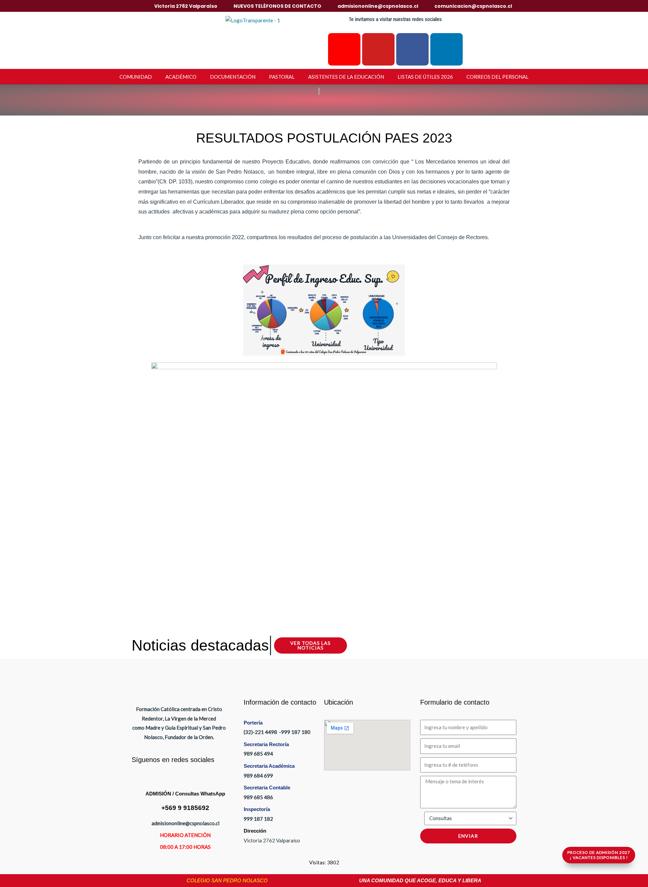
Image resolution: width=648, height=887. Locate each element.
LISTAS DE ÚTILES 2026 (425, 77)
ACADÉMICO (180, 77)
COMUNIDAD (135, 77)
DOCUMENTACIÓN (232, 77)
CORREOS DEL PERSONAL (497, 77)
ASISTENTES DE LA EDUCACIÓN (346, 77)
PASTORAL (282, 77)
